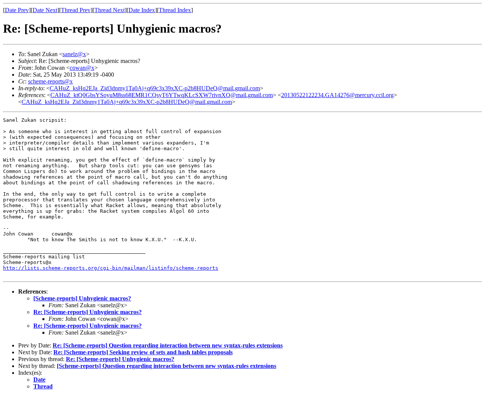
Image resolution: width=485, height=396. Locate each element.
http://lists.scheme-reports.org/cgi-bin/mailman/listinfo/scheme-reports (110, 268)
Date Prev (17, 10)
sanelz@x (74, 54)
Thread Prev (76, 10)
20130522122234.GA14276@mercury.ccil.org (337, 95)
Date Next (45, 10)
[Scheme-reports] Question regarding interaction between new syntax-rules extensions (166, 366)
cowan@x (82, 67)
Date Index (141, 10)
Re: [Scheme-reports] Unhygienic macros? (87, 312)
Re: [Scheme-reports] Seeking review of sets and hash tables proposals (143, 352)
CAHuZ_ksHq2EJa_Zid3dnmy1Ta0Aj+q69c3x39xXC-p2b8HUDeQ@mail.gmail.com (155, 88)
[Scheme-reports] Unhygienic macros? (82, 298)
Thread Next (109, 10)
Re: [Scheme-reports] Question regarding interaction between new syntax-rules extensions (168, 345)
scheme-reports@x (50, 81)
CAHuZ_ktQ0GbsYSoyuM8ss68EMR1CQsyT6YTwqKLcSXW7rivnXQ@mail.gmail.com (161, 95)
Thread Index (175, 10)
